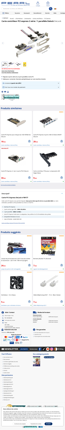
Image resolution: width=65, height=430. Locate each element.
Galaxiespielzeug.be (8, 395)
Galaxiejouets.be (7, 393)
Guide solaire (7, 372)
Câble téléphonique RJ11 (39, 305)
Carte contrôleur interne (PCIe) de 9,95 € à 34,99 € (13, 223)
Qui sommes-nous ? (8, 357)
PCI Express (47, 18)
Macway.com (7, 399)
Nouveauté (27, 13)
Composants (27, 18)
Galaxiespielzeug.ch (8, 382)
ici (26, 420)
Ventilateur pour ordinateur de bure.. (11, 305)
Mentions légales (7, 364)
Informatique (19, 18)
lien (45, 414)
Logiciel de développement (40, 269)
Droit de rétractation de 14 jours (41, 332)
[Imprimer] (5, 91)
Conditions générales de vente (11, 361)
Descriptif (5, 194)
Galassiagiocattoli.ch (8, 384)
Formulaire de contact (10, 320)
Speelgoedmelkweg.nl (9, 391)
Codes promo (7, 368)
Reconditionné (37, 13)
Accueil (12, 18)
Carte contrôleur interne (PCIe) (9, 145)
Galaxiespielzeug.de (8, 377)
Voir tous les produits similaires (8, 185)
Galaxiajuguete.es (8, 386)
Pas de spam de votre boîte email (42, 336)
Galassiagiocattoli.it (8, 388)
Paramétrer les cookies (36, 424)
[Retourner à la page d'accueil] (16, 4)
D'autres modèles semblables (10, 72)
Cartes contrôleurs (37, 18)
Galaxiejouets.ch (7, 380)
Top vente (17, 13)
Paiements (8, 332)
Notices (5, 370)
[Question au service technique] (8, 91)
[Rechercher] (50, 8)
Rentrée (47, 13)
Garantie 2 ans (37, 334)
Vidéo (55, 13)
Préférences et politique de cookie (12, 366)
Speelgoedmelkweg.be (9, 397)
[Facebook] (3, 91)
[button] (31, 83)
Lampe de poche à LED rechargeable (11, 269)
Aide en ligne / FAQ (9, 315)
